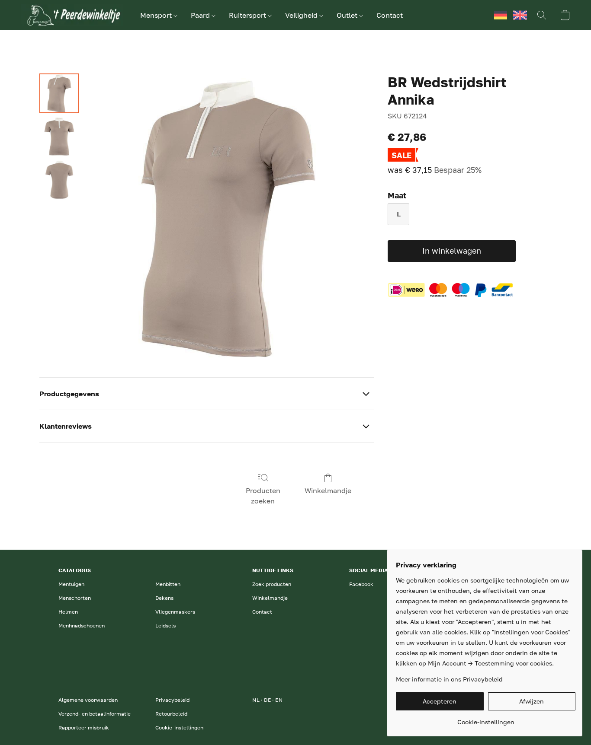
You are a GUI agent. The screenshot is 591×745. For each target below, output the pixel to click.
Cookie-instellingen (179, 727)
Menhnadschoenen (81, 625)
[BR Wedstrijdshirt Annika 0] (59, 93)
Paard (201, 15)
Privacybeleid (172, 700)
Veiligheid (302, 15)
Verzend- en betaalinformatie (94, 713)
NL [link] (256, 700)
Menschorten (74, 598)
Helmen (68, 611)
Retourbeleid (171, 713)
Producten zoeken (263, 495)
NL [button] (481, 15)
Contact (389, 15)
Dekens (164, 598)
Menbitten (167, 584)
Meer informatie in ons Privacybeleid (449, 679)
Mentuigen (71, 584)
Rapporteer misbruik (83, 727)
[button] (72, 15)
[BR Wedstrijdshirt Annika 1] (59, 136)
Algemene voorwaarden (88, 700)
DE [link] (267, 700)
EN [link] (279, 700)
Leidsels (165, 625)
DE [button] (500, 15)
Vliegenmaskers (175, 611)
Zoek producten (271, 584)
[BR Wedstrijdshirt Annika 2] (59, 180)
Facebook (361, 584)
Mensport (156, 15)
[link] (485, 718)
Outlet (348, 15)
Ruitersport (248, 15)
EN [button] (520, 15)
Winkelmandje (328, 490)
